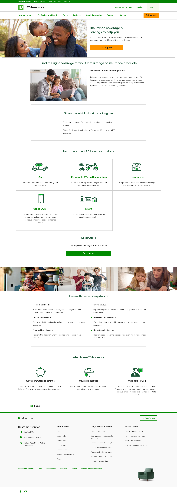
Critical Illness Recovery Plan (101, 447)
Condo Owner (40, 209)
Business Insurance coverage (136, 445)
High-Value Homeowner (65, 454)
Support (110, 15)
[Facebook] (20, 492)
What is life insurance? (133, 440)
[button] (119, 7)
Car (40, 177)
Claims (122, 15)
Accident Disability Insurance (101, 456)
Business (77, 15)
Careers (74, 468)
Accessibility (51, 468)
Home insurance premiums (135, 436)
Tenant (88, 209)
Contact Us (29, 432)
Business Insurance (39, 1)
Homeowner (137, 177)
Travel (65, 15)
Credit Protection (94, 15)
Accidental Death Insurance (101, 452)
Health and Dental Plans (99, 461)
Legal (40, 468)
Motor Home (61, 440)
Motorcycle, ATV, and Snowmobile (88, 177)
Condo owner (62, 450)
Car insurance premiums (134, 431)
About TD (67, 1)
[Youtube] (25, 492)
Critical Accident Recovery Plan (102, 443)
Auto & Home (25, 15)
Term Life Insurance (98, 431)
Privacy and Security (26, 468)
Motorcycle (61, 436)
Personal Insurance (24, 1)
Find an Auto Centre (32, 437)
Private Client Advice (54, 1)
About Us (63, 468)
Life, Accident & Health (46, 15)
